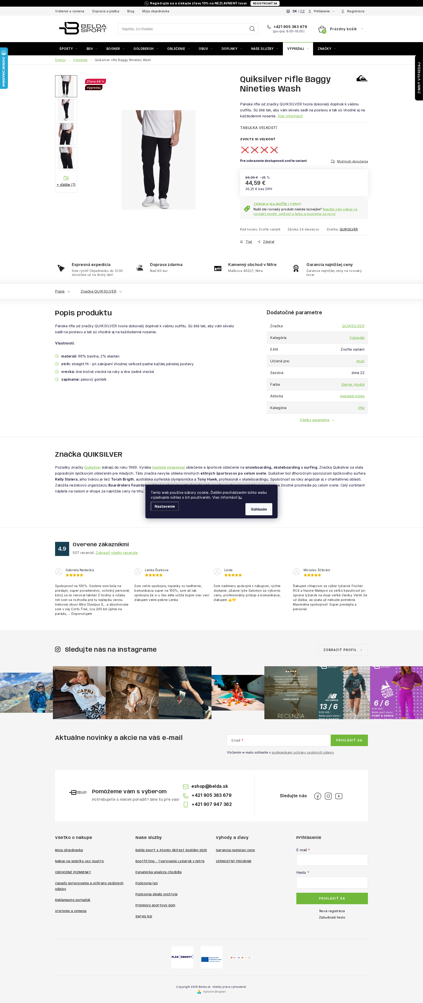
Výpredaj (356, 337)
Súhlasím (259, 509)
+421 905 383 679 (290, 26)
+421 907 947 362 (211, 804)
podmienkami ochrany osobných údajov (303, 752)
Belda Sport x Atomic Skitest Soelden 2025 (171, 850)
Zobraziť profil (340, 650)
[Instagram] (328, 796)
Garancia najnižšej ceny (235, 850)
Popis (60, 291)
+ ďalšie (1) (66, 184)
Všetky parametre (314, 420)
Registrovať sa (265, 3)
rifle (361, 408)
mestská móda (352, 396)
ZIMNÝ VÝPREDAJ (419, 78)
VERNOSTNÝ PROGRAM (233, 861)
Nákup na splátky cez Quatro (79, 861)
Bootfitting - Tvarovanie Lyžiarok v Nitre (170, 861)
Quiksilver (92, 467)
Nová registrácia (332, 911)
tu (240, 497)
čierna (346, 384)
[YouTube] (338, 796)
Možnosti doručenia (352, 161)
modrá (359, 384)
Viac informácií (290, 116)
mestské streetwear (169, 467)
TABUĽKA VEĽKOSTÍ (258, 127)
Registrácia (356, 11)
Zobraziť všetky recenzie (117, 552)
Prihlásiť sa (349, 740)
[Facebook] (317, 796)
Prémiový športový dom (155, 905)
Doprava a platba (105, 11)
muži (360, 361)
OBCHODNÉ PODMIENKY (73, 872)
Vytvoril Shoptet (214, 991)
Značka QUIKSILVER (99, 291)
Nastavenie (165, 506)
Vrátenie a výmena (69, 11)
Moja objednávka (155, 11)
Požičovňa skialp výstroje (156, 894)
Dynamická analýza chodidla (158, 872)
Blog (130, 11)
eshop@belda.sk (209, 786)
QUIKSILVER (349, 229)
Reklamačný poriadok (73, 900)
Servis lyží (143, 916)
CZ (302, 11)
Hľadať (252, 29)
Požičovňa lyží (146, 883)
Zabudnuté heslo (332, 917)
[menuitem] (68, 48)
